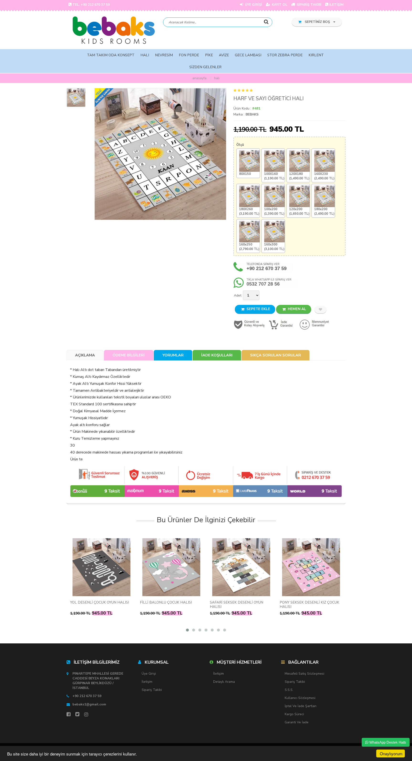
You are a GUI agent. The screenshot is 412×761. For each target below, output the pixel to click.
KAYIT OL (279, 4)
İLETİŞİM (336, 4)
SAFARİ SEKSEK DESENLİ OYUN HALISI (236, 604)
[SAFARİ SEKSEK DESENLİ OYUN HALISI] (241, 567)
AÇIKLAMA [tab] (85, 355)
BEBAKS (252, 114)
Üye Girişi (149, 673)
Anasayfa (199, 78)
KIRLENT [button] (316, 55)
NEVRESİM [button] (164, 55)
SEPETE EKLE (258, 309)
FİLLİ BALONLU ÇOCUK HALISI (166, 602)
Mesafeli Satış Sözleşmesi (304, 673)
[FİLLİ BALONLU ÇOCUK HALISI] (171, 567)
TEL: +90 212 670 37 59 (91, 4)
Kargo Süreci (294, 714)
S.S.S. (289, 690)
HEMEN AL (296, 309)
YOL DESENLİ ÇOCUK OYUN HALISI (99, 602)
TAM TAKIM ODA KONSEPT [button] (110, 55)
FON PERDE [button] (189, 55)
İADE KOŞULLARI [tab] (216, 355)
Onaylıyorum (391, 753)
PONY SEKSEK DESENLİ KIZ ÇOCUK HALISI (309, 604)
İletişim (147, 681)
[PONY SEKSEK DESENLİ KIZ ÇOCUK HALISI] (311, 567)
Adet (237, 295)
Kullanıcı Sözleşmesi (300, 698)
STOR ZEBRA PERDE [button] (285, 55)
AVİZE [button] (224, 55)
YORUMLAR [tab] (173, 355)
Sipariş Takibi (152, 690)
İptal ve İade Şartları (300, 706)
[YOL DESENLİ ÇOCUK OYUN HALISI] (101, 567)
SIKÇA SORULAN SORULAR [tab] (275, 355)
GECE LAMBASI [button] (248, 55)
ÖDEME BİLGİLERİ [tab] (129, 355)
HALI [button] (144, 55)
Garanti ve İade (297, 722)
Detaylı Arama (224, 681)
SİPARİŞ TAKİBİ (308, 4)
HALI (217, 78)
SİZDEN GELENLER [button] (205, 67)
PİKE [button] (209, 55)
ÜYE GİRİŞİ (253, 4)
